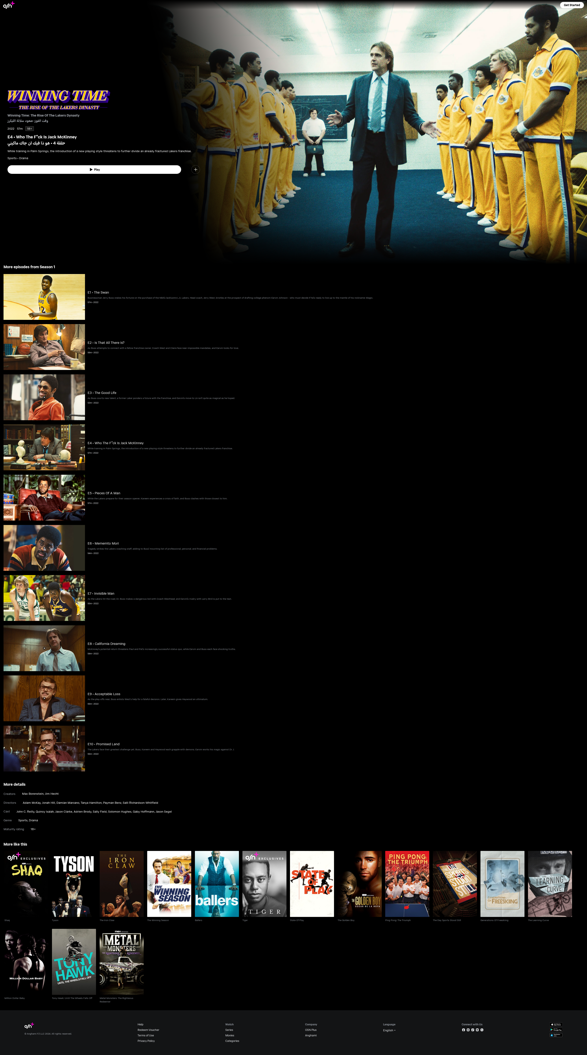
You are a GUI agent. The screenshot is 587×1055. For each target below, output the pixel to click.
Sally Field (100, 811)
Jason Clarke (63, 811)
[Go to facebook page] (463, 1030)
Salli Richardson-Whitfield (140, 803)
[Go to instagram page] (468, 1030)
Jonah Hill (48, 803)
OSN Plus (311, 1030)
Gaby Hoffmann (143, 811)
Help (140, 1024)
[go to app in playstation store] (556, 1035)
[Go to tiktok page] (473, 1030)
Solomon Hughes (119, 811)
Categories (232, 1041)
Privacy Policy (146, 1041)
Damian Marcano (67, 803)
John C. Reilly (25, 811)
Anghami (311, 1035)
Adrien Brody (82, 811)
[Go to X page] (482, 1030)
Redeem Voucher (148, 1030)
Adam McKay (32, 803)
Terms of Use (146, 1035)
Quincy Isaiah (45, 811)
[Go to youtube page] (477, 1030)
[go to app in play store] (556, 1030)
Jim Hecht (52, 794)
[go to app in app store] (556, 1024)
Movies (229, 1035)
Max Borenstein (33, 794)
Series (229, 1030)
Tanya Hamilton (91, 803)
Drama (33, 820)
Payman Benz (112, 803)
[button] (572, 5)
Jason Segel (164, 811)
